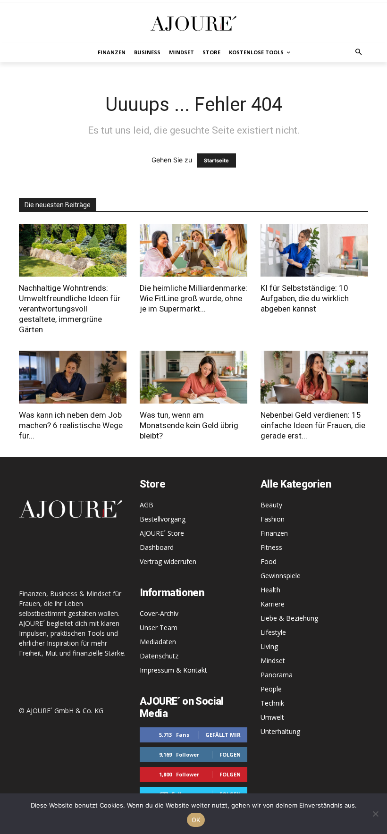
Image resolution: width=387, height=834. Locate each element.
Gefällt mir (223, 734)
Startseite (216, 160)
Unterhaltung (280, 731)
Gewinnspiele (281, 575)
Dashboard (157, 547)
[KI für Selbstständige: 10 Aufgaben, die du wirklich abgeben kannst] (314, 250)
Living (269, 646)
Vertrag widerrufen (168, 561)
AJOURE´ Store (162, 533)
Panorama (277, 674)
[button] (359, 52)
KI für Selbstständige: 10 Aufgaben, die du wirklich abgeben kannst (305, 298)
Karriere (273, 603)
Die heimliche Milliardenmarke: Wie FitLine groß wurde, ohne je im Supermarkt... (193, 298)
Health (270, 589)
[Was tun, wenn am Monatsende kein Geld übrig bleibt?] (193, 377)
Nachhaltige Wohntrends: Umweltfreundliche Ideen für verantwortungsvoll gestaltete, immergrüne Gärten (69, 308)
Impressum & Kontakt (173, 670)
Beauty (271, 504)
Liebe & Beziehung (289, 618)
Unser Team (158, 627)
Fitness (271, 547)
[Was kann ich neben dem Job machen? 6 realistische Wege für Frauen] (72, 377)
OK (196, 820)
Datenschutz (159, 655)
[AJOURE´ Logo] (193, 23)
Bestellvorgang (162, 518)
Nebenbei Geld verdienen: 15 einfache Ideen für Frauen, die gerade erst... (313, 425)
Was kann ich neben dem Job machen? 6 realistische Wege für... (71, 425)
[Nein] (375, 813)
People (271, 688)
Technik (272, 703)
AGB (146, 504)
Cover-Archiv (159, 613)
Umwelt (272, 717)
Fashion (273, 518)
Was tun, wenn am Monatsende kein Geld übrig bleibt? (189, 425)
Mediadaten (158, 641)
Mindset (273, 660)
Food (269, 561)
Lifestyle (273, 632)
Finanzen (274, 533)
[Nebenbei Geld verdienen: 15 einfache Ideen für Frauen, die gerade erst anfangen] (314, 377)
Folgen (230, 754)
